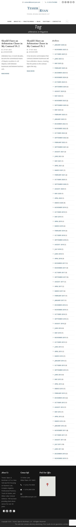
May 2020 (58, 193)
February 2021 (60, 175)
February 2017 (60, 296)
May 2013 (58, 379)
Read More (5, 73)
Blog (38, 21)
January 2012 (59, 426)
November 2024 (60, 77)
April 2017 (58, 286)
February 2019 (60, 231)
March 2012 (59, 421)
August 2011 (59, 440)
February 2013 (60, 393)
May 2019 (58, 217)
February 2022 (60, 142)
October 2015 (60, 342)
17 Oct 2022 (33, 50)
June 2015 (58, 347)
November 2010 (60, 458)
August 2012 (59, 407)
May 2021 (58, 161)
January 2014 (59, 361)
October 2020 (60, 179)
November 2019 (60, 207)
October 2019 (60, 212)
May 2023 (58, 110)
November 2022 (60, 128)
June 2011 (58, 449)
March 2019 (59, 226)
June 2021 (58, 156)
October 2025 (60, 54)
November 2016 (60, 310)
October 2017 (60, 272)
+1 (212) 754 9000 (52, 2)
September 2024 (60, 87)
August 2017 (59, 282)
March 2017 (59, 291)
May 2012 (58, 412)
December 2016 (60, 305)
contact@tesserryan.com (32, 2)
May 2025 (58, 63)
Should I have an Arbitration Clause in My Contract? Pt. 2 (11, 43)
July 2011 (58, 444)
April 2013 (58, 384)
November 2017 (60, 268)
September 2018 (60, 240)
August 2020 (59, 189)
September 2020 (60, 184)
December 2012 (60, 398)
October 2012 (60, 402)
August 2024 (59, 91)
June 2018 (58, 254)
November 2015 (60, 337)
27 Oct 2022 (8, 50)
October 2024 (60, 82)
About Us (17, 21)
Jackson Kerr (7, 52)
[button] (47, 484)
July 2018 (58, 249)
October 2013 (60, 365)
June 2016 (58, 328)
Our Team (46, 21)
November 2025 (60, 49)
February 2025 (60, 68)
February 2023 (60, 114)
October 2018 (60, 235)
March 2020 (59, 203)
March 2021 (59, 170)
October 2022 (60, 133)
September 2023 (60, 105)
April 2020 (58, 198)
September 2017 (60, 277)
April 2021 (58, 166)
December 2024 (60, 73)
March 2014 (59, 356)
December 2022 (60, 124)
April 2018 (58, 258)
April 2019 (58, 221)
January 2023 (59, 119)
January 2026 (59, 45)
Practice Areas (28, 21)
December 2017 (60, 263)
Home (9, 21)
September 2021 (60, 147)
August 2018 (59, 245)
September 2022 (60, 138)
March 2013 (59, 389)
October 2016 (60, 314)
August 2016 (59, 323)
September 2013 (60, 370)
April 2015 (58, 351)
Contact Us (56, 21)
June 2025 (58, 59)
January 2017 (59, 300)
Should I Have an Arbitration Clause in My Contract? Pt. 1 (37, 43)
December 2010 (60, 454)
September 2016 (60, 319)
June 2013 (58, 375)
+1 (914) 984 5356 (29, 489)
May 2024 (58, 96)
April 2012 (58, 416)
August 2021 (59, 152)
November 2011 (60, 430)
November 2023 (60, 101)
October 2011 (60, 435)
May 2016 (58, 333)
